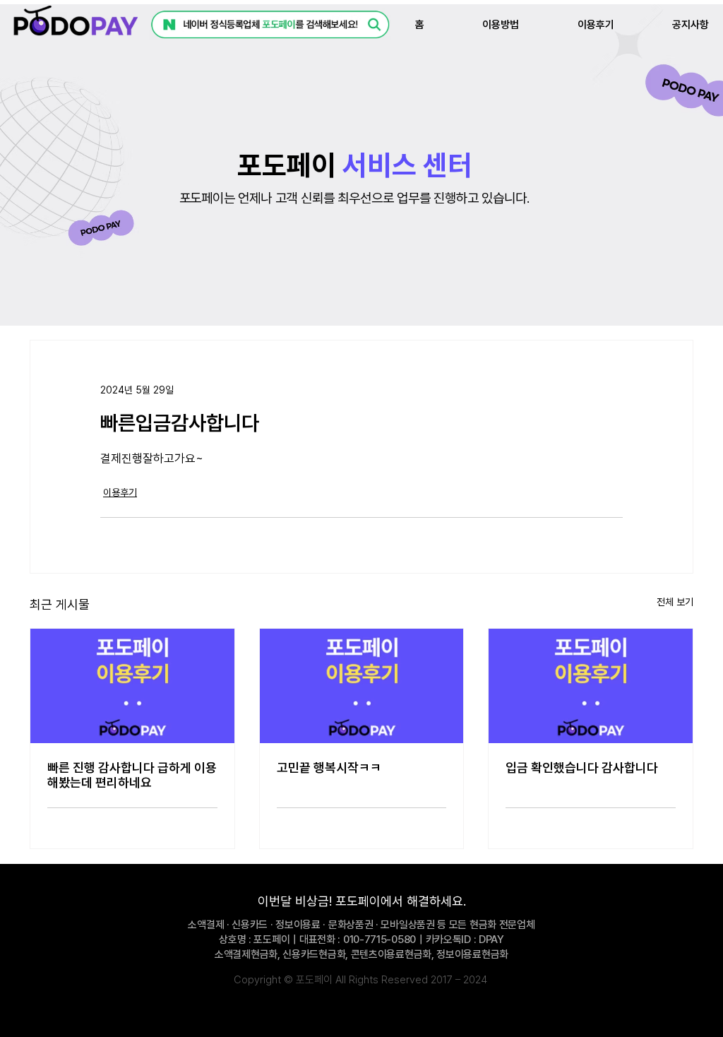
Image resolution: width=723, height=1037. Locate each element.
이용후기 (120, 492)
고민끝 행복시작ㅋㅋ (329, 767)
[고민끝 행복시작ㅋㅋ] (362, 686)
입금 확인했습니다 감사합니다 (582, 767)
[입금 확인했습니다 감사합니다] (591, 686)
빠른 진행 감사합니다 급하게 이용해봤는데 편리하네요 (132, 775)
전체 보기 (675, 602)
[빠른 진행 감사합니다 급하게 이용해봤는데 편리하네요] (132, 686)
